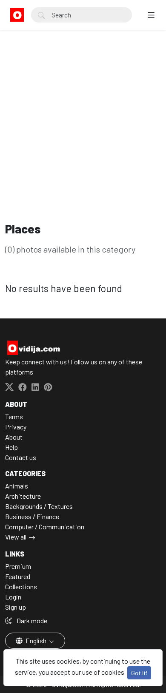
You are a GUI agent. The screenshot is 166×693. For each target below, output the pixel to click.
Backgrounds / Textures (39, 506)
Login (13, 597)
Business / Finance (32, 516)
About (14, 437)
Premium (18, 566)
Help (11, 447)
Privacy (15, 427)
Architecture (23, 496)
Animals (16, 486)
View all (15, 537)
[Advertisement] (83, 83)
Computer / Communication (44, 527)
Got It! (139, 672)
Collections (21, 586)
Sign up (15, 607)
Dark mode (31, 620)
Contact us (20, 457)
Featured (17, 576)
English (36, 640)
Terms (14, 416)
